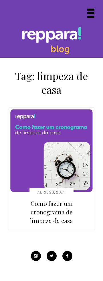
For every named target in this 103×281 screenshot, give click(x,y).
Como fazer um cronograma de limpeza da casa (51, 211)
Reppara (49, 34)
